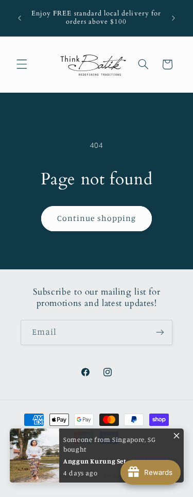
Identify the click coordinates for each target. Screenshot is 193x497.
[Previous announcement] (19, 18)
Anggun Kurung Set (95, 459)
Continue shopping (96, 218)
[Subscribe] (160, 332)
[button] (21, 64)
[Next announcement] (173, 18)
